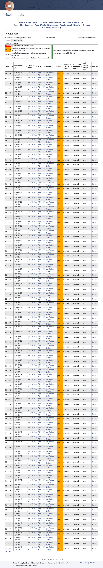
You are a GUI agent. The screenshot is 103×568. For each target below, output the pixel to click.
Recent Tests (40, 25)
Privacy (92, 563)
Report (94, 74)
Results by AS (66, 25)
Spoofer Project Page (28, 22)
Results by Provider (50, 27)
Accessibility (84, 563)
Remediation (52, 25)
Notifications (77, 22)
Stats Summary (26, 25)
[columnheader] (9, 67)
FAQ (64, 22)
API (69, 22)
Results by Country (81, 25)
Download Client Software (50, 22)
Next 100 (8, 552)
